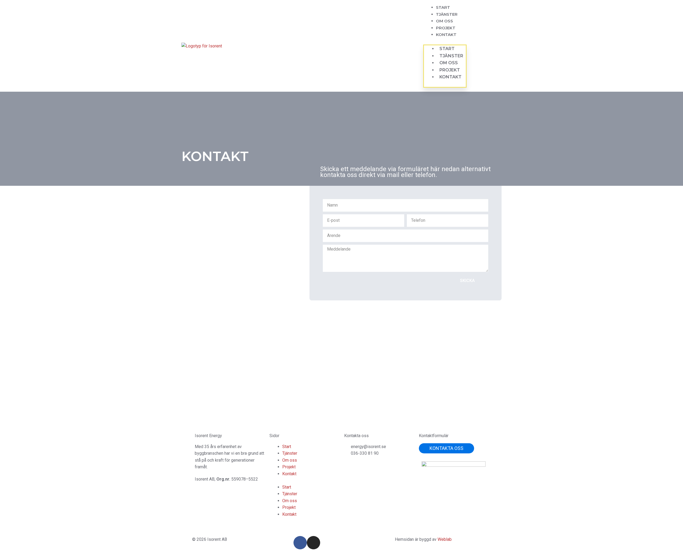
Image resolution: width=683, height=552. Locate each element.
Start (443, 7)
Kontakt (446, 34)
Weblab (445, 539)
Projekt (445, 27)
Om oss (444, 20)
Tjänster (447, 14)
